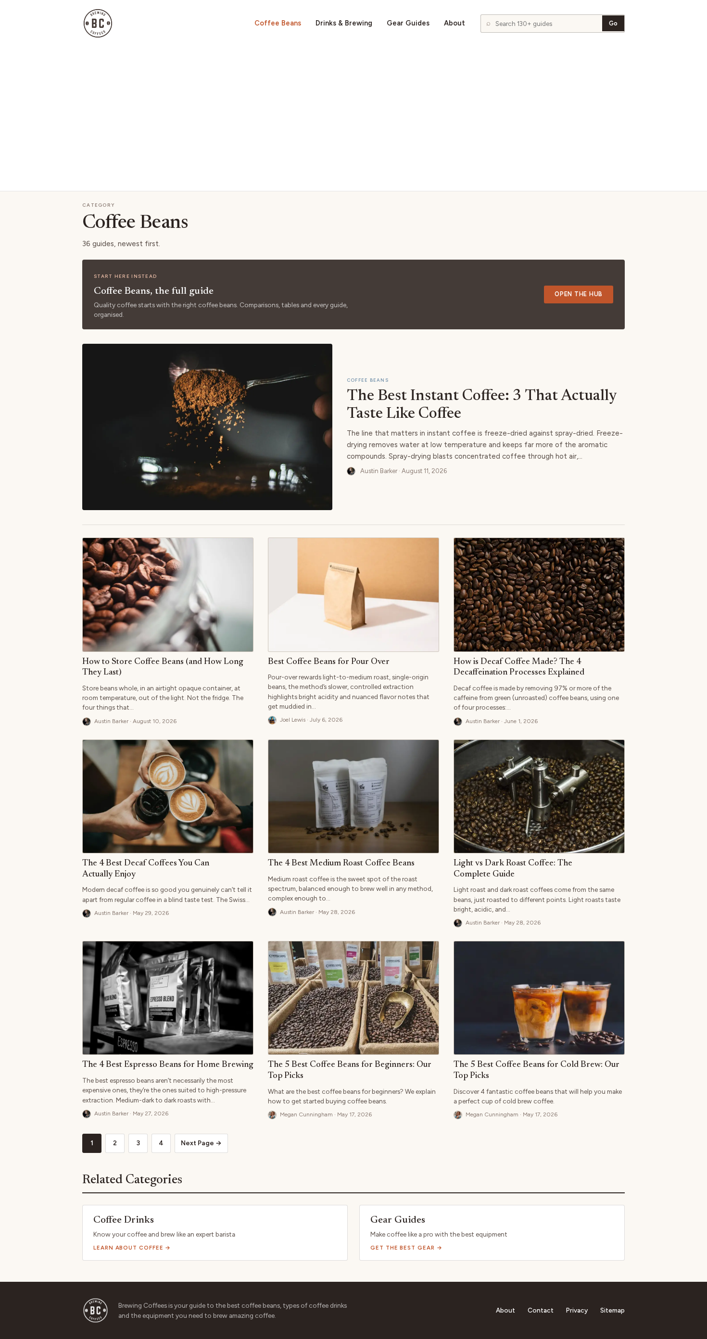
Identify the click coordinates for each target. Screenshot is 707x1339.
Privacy (577, 1310)
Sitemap (612, 1310)
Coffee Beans (277, 23)
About (454, 23)
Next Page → (201, 1143)
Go (613, 23)
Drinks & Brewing (344, 23)
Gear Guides (408, 23)
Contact (541, 1310)
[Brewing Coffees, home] (98, 23)
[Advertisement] (353, 118)
